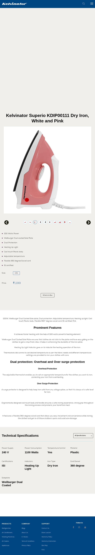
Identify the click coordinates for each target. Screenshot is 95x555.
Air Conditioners (7, 532)
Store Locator (46, 532)
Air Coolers (5, 541)
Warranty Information (49, 541)
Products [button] (6, 524)
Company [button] (26, 524)
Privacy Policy (26, 545)
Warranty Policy (47, 537)
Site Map (45, 545)
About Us (25, 532)
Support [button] (46, 524)
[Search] (84, 3)
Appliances (5, 545)
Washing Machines (8, 537)
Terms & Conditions (28, 541)
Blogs (23, 528)
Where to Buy (47, 295)
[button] (91, 3)
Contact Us (45, 528)
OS (16, 273)
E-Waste (25, 537)
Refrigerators (6, 528)
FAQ (43, 550)
